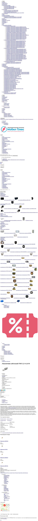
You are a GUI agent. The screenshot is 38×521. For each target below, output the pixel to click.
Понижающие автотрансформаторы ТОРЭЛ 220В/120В (13, 71)
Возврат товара (6, 477)
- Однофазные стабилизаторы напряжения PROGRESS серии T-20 (16, 52)
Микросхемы (4, 19)
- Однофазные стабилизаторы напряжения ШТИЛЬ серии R (15, 42)
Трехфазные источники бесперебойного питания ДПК (12, 17)
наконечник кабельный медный (7, 432)
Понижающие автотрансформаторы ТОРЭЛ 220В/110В (13, 70)
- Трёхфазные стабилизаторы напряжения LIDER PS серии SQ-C (16, 34)
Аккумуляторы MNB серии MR (9, 7)
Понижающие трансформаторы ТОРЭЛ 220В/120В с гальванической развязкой (16, 73)
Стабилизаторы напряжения (6, 25)
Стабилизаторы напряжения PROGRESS (10, 48)
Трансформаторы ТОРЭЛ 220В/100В (10, 85)
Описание (3, 399)
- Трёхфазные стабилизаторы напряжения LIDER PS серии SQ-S (16, 38)
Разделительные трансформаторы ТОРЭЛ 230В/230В (12, 76)
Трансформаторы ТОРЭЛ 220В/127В (10, 87)
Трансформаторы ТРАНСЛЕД (9, 89)
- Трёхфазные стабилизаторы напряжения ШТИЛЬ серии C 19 (16, 45)
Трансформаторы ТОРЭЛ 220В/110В (10, 86)
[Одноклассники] (1, 390)
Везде (3, 136)
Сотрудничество (30, 119)
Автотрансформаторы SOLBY (9, 67)
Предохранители (5, 21)
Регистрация (6, 124)
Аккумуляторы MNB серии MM (9, 6)
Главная (1, 119)
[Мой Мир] (4, 390)
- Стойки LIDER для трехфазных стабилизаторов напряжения (15, 32)
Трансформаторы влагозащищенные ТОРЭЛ (11, 80)
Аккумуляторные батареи (6, 5)
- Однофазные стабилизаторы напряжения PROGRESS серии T (16, 51)
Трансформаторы (5, 66)
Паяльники (4, 144)
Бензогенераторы (5, 13)
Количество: (2, 392)
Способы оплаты (3, 420)
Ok (0, 520)
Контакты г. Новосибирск (8, 353)
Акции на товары (7, 106)
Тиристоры (4, 64)
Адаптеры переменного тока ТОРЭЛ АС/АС (11, 10)
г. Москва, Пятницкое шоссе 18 (7, 498)
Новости (5, 102)
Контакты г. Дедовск (7, 113)
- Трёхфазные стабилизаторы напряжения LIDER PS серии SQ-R (16, 37)
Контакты (3, 112)
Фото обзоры (6, 489)
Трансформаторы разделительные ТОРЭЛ (10, 84)
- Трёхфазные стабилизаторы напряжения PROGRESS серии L (16, 55)
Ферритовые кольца (7, 91)
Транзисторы (4, 65)
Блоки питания (4, 9)
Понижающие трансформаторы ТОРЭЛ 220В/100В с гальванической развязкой (16, 72)
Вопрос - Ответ (5, 402)
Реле (3, 24)
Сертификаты (4, 97)
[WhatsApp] (3, 390)
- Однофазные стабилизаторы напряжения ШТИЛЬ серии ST (15, 44)
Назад (3, 1)
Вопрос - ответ (6, 490)
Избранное (6, 476)
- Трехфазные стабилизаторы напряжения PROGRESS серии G (16, 54)
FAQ (3, 348)
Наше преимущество (5, 99)
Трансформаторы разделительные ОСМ (10, 83)
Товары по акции (5, 3)
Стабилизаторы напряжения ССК (9, 61)
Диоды (3, 14)
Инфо (3, 101)
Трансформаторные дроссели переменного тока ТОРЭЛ (13, 78)
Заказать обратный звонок (6, 157)
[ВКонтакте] (0, 390)
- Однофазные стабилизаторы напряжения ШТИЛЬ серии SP (15, 43)
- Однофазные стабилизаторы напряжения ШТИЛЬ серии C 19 (16, 41)
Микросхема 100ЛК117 (4, 457)
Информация (6, 488)
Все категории (4, 4)
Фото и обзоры (6, 104)
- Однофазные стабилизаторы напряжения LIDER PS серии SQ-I (16, 30)
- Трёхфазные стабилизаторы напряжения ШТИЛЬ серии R (15, 47)
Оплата (3, 108)
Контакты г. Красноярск (8, 352)
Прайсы (3, 110)
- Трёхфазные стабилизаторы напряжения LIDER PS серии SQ (16, 33)
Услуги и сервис (5, 119)
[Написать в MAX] (0, 163)
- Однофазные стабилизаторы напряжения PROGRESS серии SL (16, 50)
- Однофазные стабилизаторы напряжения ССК (13, 62)
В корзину (2, 396)
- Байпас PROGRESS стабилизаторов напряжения (14, 59)
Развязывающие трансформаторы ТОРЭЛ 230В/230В (12, 74)
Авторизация (6, 123)
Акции (5, 486)
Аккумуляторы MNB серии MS (9, 8)
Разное (3, 23)
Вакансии (3, 98)
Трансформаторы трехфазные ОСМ (9, 90)
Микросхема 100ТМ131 (4, 441)
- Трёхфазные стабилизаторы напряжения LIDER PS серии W (15, 39)
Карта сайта (23, 472)
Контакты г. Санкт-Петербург (8, 116)
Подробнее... (5, 518)
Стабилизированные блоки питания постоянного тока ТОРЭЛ (14, 12)
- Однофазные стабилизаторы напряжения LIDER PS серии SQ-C (16, 27)
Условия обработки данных (5, 479)
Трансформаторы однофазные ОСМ (9, 81)
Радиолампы (4, 22)
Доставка (3, 109)
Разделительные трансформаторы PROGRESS (11, 75)
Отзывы (3, 111)
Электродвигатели (3, 298)
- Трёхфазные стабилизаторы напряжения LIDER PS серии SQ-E (16, 35)
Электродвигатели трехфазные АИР (10, 93)
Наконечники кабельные (6, 20)
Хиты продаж (2, 193)
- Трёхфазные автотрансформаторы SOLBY (13, 68)
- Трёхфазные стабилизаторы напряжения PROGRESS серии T (16, 57)
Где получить (9, 420)
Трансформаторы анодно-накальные (10, 79)
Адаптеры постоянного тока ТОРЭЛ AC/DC (11, 11)
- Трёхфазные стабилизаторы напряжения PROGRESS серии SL (16, 56)
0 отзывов (3, 374)
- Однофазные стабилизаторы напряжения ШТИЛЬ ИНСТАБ (15, 40)
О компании (5, 472)
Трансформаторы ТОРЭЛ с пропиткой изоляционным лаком (13, 88)
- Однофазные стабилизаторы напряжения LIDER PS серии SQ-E (16, 29)
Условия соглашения (6, 483)
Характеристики (4, 400)
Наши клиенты (4, 100)
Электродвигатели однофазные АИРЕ (10, 92)
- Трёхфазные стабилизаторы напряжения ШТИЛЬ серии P (15, 46)
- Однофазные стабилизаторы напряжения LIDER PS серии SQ (16, 26)
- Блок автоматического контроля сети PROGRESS (14, 60)
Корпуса (3, 18)
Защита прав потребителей (6, 481)
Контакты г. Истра (7, 114)
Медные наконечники (12, 407)
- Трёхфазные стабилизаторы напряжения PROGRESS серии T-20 (16, 58)
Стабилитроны (4, 149)
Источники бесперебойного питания (8, 141)
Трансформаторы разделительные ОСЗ (10, 82)
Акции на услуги (7, 107)
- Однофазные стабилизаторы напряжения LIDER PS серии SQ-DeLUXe (17, 28)
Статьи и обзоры (6, 103)
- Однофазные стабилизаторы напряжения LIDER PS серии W (16, 31)
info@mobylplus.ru (7, 496)
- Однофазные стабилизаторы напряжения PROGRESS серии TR (16, 53)
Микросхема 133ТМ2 (3, 449)
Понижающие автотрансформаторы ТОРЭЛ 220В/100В (13, 69)
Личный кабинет (6, 475)
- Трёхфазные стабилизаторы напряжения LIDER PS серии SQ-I (16, 36)
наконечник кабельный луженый (18, 432)
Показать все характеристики (7, 388)
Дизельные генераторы (6, 15)
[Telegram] (2, 390)
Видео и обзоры (6, 105)
